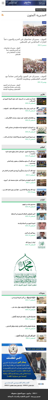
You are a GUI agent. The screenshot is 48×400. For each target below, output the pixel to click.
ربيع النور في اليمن (30, 233)
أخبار (44, 22)
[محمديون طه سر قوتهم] (41, 206)
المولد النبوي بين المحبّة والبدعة (26, 223)
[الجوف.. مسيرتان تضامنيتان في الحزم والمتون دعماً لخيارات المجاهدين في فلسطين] (34, 28)
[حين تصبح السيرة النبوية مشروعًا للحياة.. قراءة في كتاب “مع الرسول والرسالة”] (41, 139)
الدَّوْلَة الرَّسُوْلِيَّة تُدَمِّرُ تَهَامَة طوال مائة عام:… (23, 307)
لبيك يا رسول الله (30, 242)
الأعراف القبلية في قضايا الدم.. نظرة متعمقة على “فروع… (19, 180)
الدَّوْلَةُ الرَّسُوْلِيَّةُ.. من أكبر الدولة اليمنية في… (23, 297)
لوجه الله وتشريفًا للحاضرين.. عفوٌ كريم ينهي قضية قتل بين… (18, 189)
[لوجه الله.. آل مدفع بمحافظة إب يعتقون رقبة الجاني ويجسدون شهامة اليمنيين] (41, 163)
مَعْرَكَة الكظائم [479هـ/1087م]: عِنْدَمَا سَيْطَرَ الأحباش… (20, 326)
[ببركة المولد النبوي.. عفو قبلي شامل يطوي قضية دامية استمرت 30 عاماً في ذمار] (41, 154)
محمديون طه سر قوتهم (28, 204)
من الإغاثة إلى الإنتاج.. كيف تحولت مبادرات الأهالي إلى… (19, 118)
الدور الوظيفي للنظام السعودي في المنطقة (23, 214)
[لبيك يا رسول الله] (41, 244)
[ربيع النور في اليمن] (41, 235)
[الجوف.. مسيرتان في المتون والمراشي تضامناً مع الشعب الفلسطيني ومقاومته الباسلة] (34, 65)
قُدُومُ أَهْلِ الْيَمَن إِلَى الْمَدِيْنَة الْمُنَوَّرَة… (25, 336)
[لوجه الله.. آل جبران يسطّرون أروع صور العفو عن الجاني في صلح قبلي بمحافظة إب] (41, 173)
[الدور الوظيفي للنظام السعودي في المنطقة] (41, 216)
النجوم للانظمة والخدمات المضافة (18, 396)
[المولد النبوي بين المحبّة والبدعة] (41, 225)
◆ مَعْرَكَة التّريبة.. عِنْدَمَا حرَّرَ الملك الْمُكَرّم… (23, 316)
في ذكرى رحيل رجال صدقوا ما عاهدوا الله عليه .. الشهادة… (19, 108)
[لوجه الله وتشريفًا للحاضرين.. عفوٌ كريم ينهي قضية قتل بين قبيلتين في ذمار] (41, 192)
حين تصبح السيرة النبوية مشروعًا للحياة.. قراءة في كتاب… (19, 137)
